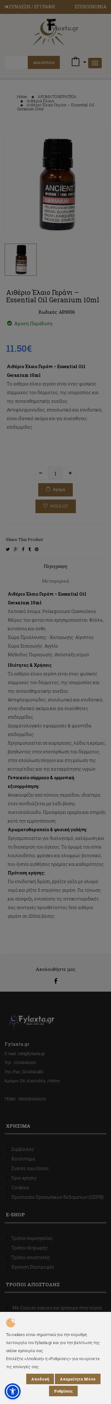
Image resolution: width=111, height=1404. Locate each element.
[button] (12, 1391)
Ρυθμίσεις (63, 1391)
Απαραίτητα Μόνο (78, 1378)
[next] (97, 220)
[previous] (14, 220)
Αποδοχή (40, 1378)
